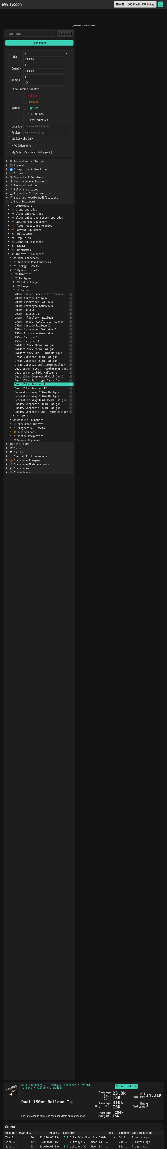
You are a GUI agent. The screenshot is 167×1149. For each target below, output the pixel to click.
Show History (126, 1086)
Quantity (17, 68)
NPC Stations (35, 114)
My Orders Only (21, 152)
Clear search (65, 33)
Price (15, 56)
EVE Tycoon (12, 4)
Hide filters (39, 43)
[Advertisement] (83, 18)
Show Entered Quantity (25, 89)
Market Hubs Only (22, 138)
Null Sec (32, 95)
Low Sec (33, 102)
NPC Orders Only (21, 145)
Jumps (16, 80)
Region (16, 132)
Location (17, 126)
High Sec (33, 108)
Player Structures (38, 120)
